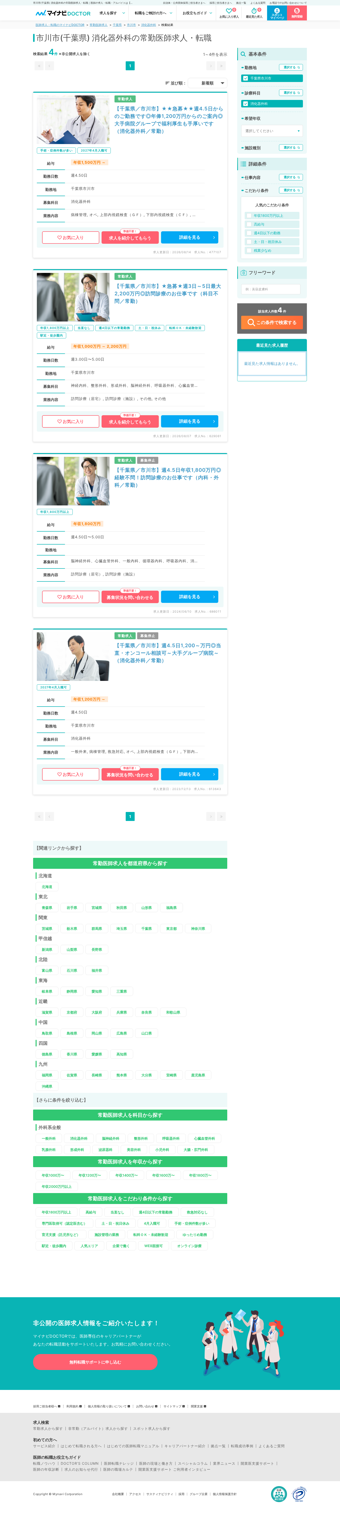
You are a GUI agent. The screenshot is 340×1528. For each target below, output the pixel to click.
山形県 (146, 907)
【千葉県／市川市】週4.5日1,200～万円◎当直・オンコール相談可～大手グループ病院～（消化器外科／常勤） (167, 653)
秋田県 (121, 907)
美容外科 (134, 1149)
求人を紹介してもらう (130, 238)
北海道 (47, 887)
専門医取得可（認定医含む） (64, 1223)
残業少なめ (262, 250)
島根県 (72, 1033)
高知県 (121, 1054)
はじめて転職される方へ (81, 1446)
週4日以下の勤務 (267, 233)
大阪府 (97, 1012)
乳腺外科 (49, 1149)
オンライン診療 (189, 1246)
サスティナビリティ (159, 1494)
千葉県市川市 (260, 78)
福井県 (97, 970)
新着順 (208, 82)
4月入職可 (152, 1223)
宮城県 (97, 907)
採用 (181, 1494)
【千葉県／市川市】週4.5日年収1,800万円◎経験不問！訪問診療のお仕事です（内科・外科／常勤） (167, 477)
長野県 (97, 949)
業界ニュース (224, 1463)
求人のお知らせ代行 (81, 1469)
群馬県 (97, 928)
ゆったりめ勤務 (195, 1234)
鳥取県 (47, 1033)
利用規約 (72, 1406)
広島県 (121, 1033)
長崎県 (97, 1075)
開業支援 (197, 1406)
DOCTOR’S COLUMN (80, 1463)
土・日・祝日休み (115, 1223)
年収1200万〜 (90, 1175)
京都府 (72, 1012)
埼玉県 (121, 928)
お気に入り (73, 237)
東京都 (171, 928)
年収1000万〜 (53, 1175)
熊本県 (121, 1075)
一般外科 (49, 1138)
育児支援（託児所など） (61, 1234)
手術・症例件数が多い (191, 1223)
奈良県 (146, 1012)
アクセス (135, 1494)
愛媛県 (97, 1054)
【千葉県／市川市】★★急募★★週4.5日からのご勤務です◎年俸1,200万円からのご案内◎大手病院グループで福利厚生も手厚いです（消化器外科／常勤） (169, 120)
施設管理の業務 (107, 1234)
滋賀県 (47, 1012)
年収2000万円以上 (57, 1186)
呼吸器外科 (171, 1138)
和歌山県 (173, 1012)
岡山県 (97, 1033)
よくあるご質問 (272, 1446)
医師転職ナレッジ (119, 1463)
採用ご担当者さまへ (221, 2)
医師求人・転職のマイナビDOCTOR (60, 25)
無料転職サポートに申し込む (95, 1362)
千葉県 (117, 25)
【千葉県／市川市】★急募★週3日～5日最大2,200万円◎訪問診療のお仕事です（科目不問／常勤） (167, 293)
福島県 (171, 907)
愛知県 (97, 991)
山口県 (146, 1033)
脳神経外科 (110, 1138)
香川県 (72, 1054)
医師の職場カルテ (118, 1469)
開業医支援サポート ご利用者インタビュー (174, 1469)
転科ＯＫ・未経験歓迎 (150, 1234)
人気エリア (89, 1246)
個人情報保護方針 (225, 1494)
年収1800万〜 (200, 1175)
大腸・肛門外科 (196, 1149)
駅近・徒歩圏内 (54, 1246)
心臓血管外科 (204, 1138)
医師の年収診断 (46, 1469)
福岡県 (47, 1075)
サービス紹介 (44, 1446)
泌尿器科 (106, 1149)
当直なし (117, 1212)
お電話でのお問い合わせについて (288, 2)
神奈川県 (198, 928)
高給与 (91, 1212)
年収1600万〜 (163, 1175)
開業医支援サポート (257, 1463)
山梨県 (72, 949)
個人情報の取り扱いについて (107, 1406)
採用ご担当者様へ (45, 1406)
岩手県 (72, 907)
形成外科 (77, 1149)
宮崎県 (171, 1075)
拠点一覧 (241, 2)
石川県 (72, 970)
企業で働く (121, 1246)
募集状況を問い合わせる (130, 597)
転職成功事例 (242, 1446)
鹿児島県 (198, 1075)
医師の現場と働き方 (156, 1463)
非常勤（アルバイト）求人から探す (98, 1428)
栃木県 (72, 928)
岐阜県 (47, 991)
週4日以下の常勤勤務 (155, 1212)
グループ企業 (199, 1494)
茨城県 (47, 928)
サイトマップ (172, 1406)
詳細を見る (189, 237)
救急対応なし (197, 1212)
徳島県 (47, 1054)
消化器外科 (148, 25)
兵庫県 (121, 1012)
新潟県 (47, 949)
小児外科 (162, 1149)
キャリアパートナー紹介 (185, 1446)
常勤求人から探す (48, 1428)
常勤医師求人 (99, 25)
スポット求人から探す (151, 1428)
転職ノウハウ (44, 1463)
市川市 (131, 25)
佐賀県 (72, 1075)
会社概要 (118, 1494)
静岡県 (72, 991)
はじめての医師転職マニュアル (133, 1446)
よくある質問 (257, 2)
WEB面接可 (153, 1246)
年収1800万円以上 (56, 1212)
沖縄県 (47, 1086)
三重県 (121, 991)
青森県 (47, 907)
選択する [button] (290, 67)
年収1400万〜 (126, 1175)
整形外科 (141, 1138)
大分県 (146, 1075)
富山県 (47, 970)
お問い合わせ (145, 1406)
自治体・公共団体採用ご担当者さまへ (184, 2)
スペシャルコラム (193, 1463)
